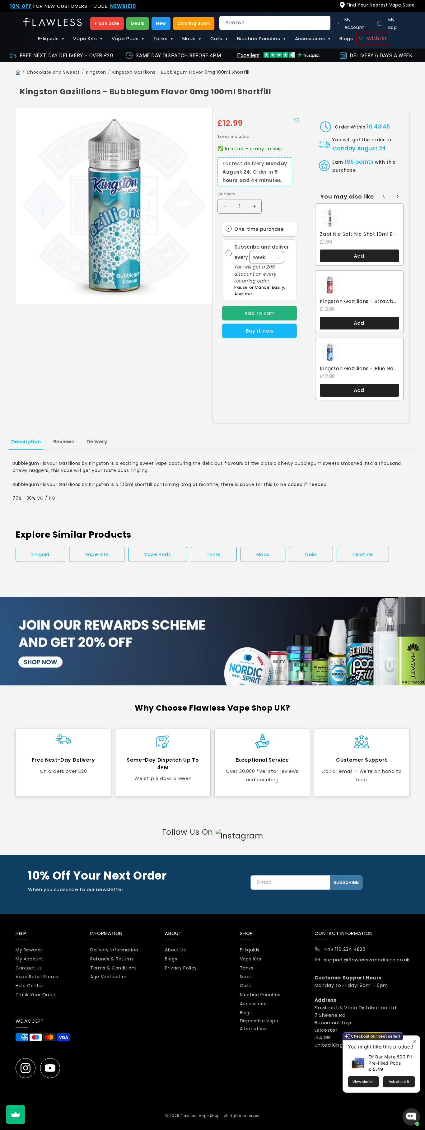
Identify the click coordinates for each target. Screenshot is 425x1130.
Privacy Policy (181, 968)
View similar (363, 1081)
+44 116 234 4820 (345, 949)
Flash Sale (107, 23)
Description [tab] (26, 441)
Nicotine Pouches (261, 38)
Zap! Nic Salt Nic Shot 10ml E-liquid (359, 234)
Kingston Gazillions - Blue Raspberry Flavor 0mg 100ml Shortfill (359, 369)
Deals (138, 23)
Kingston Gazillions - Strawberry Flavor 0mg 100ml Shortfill (359, 301)
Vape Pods (128, 38)
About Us (175, 950)
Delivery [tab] (96, 441)
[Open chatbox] (411, 1117)
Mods (191, 38)
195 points (358, 162)
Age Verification (109, 977)
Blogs (346, 38)
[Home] (18, 72)
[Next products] (397, 196)
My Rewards (29, 950)
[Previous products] (384, 196)
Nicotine (363, 554)
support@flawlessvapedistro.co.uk (366, 959)
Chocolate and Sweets (53, 72)
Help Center (30, 986)
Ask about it (399, 1081)
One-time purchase (259, 229)
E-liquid (40, 554)
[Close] (415, 10)
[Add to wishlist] (296, 120)
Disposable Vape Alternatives (259, 1025)
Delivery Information (114, 950)
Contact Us (29, 968)
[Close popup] (414, 1041)
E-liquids (51, 38)
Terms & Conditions (113, 968)
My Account (30, 959)
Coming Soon (193, 23)
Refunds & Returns (111, 959)
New (161, 23)
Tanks (163, 38)
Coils (219, 38)
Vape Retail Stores (37, 977)
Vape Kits (87, 38)
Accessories (312, 38)
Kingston (96, 72)
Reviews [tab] (63, 441)
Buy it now (259, 331)
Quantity (226, 194)
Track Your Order (36, 995)
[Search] (323, 23)
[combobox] (274, 23)
